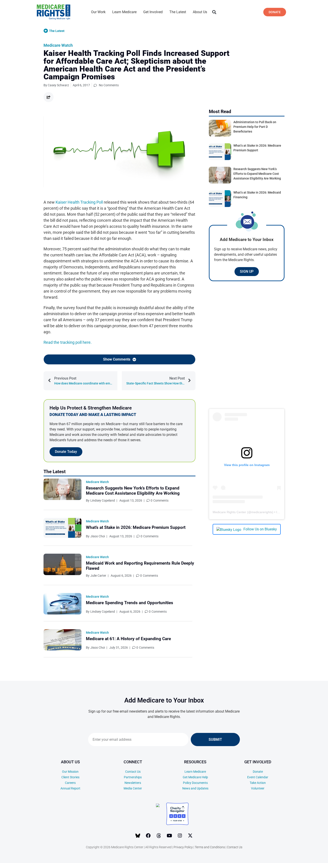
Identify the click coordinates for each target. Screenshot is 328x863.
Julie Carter (98, 575)
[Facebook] (148, 835)
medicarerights (261, 512)
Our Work (98, 12)
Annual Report (70, 788)
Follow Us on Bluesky (260, 529)
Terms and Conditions (210, 847)
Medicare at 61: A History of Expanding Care (128, 638)
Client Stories (70, 777)
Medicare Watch (58, 45)
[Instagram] (180, 835)
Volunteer (257, 788)
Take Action (258, 783)
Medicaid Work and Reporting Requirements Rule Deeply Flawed (140, 566)
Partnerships (133, 777)
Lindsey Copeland (102, 500)
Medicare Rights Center (229, 512)
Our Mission (70, 771)
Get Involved (153, 12)
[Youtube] (169, 835)
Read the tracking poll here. (68, 342)
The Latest (177, 12)
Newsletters (133, 783)
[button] (214, 12)
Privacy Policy (183, 847)
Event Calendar (257, 777)
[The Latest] (46, 31)
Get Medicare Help (195, 777)
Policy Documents (195, 783)
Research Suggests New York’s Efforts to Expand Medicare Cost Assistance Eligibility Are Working (133, 490)
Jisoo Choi (97, 536)
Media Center (133, 788)
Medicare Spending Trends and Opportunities (129, 602)
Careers (70, 783)
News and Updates (195, 788)
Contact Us (133, 771)
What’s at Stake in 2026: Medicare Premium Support (135, 527)
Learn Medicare (124, 12)
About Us (200, 12)
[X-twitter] (190, 835)
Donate (258, 771)
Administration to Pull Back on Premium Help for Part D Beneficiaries (254, 126)
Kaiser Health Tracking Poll (79, 202)
